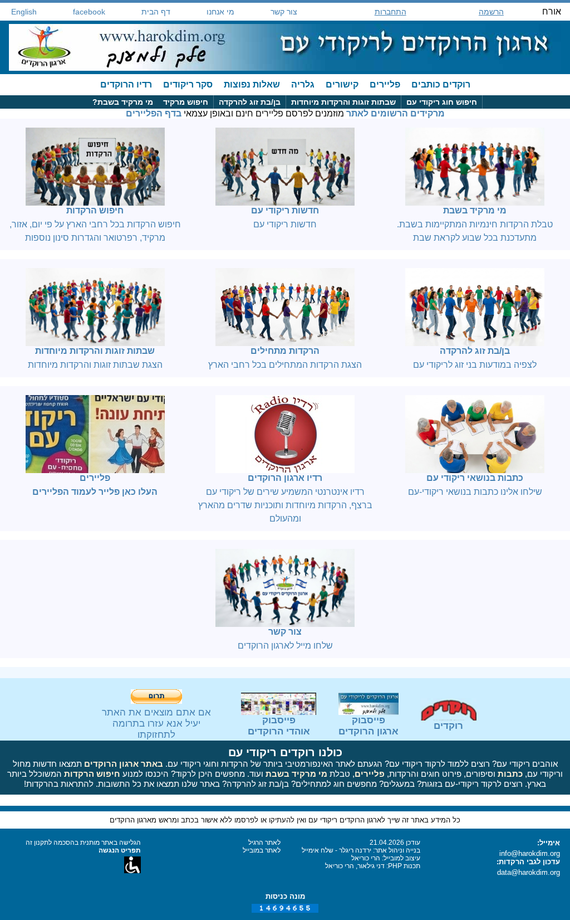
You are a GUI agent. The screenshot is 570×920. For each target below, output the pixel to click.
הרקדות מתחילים (285, 351)
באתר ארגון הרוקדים (123, 763)
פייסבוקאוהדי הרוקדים (279, 726)
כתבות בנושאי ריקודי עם (474, 478)
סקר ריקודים (188, 84)
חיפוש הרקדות (95, 210)
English (24, 11)
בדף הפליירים (153, 113)
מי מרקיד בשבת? (122, 102)
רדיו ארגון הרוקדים (285, 478)
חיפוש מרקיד (185, 102)
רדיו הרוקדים (126, 84)
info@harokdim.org (529, 853)
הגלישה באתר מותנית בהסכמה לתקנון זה (83, 842)
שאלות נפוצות (252, 84)
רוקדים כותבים (440, 84)
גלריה (303, 84)
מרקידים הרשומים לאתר (395, 113)
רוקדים (448, 726)
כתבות (510, 773)
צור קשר (284, 11)
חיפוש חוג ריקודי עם (441, 102)
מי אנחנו (220, 11)
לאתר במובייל (262, 850)
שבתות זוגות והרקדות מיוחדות (343, 102)
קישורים (342, 84)
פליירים (385, 84)
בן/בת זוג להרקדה (250, 102)
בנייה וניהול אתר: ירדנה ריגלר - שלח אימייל (361, 850)
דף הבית (155, 11)
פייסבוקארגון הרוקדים (368, 726)
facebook (89, 11)
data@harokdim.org (528, 872)
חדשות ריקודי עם (285, 210)
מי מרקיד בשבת (475, 210)
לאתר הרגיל (264, 842)
